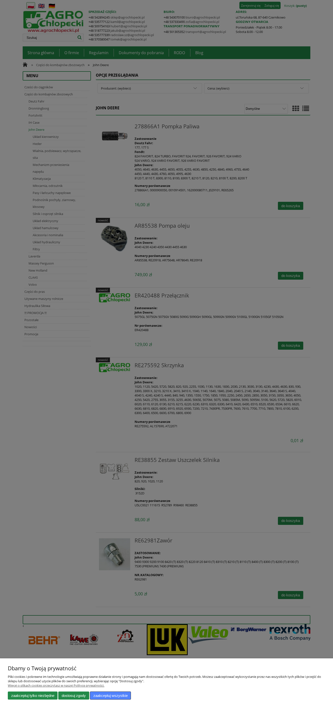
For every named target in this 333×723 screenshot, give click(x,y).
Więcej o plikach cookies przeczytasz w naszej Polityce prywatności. (56, 685)
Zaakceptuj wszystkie (110, 695)
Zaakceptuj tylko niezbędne (32, 695)
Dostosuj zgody (74, 695)
